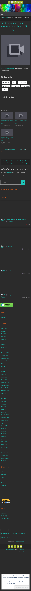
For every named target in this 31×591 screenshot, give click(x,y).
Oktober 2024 (4, 386)
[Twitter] (18, 2)
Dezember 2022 (5, 446)
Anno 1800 (5, 148)
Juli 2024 (3, 395)
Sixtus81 (10, 245)
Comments (5, 517)
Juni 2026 (3, 332)
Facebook (20, 528)
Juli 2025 (3, 362)
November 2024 (5, 384)
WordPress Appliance (9, 549)
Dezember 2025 (5, 349)
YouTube (3, 484)
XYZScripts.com (22, 548)
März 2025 (3, 373)
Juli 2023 (3, 427)
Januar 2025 (4, 378)
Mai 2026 (3, 335)
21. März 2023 (6, 30)
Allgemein (5, 17)
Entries (4, 514)
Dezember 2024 (5, 381)
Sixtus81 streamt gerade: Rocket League (7, 161)
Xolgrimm (10, 269)
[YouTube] (21, 2)
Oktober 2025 (4, 354)
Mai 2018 (3, 459)
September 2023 (5, 422)
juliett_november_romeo (7, 68)
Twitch (23, 148)
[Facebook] (15, 2)
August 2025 (4, 359)
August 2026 (4, 327)
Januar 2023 (4, 443)
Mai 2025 (3, 367)
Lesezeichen (6, 151)
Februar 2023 (4, 440)
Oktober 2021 (4, 454)
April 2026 (3, 338)
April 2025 (3, 370)
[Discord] (12, 2)
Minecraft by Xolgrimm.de (18, 532)
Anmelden (3, 316)
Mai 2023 (3, 432)
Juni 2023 (3, 430)
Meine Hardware (5, 532)
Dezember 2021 (5, 451)
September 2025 (5, 357)
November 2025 (5, 351)
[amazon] (9, 2)
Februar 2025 (4, 376)
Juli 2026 (3, 330)
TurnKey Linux (23, 549)
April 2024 (3, 403)
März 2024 (3, 405)
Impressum (4, 528)
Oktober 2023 (4, 419)
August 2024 (4, 392)
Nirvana (16, 540)
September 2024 (5, 389)
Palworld (10, 221)
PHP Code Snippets (10, 548)
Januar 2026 (4, 346)
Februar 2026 (4, 343)
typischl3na (10, 220)
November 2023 (5, 416)
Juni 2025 (3, 365)
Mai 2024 (3, 400)
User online (12, 528)
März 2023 (3, 438)
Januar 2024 (4, 411)
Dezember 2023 (5, 413)
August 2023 (4, 424)
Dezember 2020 (5, 457)
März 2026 (3, 340)
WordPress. (21, 540)
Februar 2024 (4, 408)
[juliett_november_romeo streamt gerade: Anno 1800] (7, 115)
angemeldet (9, 171)
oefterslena (3, 473)
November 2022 (5, 449)
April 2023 (3, 435)
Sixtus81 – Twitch (5, 536)
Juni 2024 (3, 397)
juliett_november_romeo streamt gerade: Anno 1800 (7, 121)
